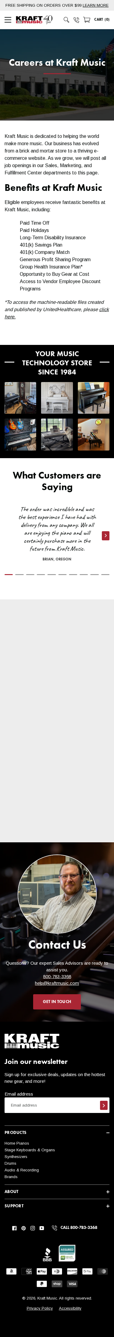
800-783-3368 (57, 976)
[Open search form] (66, 20)
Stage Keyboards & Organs (30, 1150)
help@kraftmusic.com (57, 983)
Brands (11, 1176)
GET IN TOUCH (57, 1002)
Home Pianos (17, 1143)
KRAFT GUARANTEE (48, 799)
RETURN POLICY (45, 740)
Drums (10, 1163)
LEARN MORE (96, 5)
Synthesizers (16, 1156)
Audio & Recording (22, 1170)
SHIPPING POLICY (47, 689)
